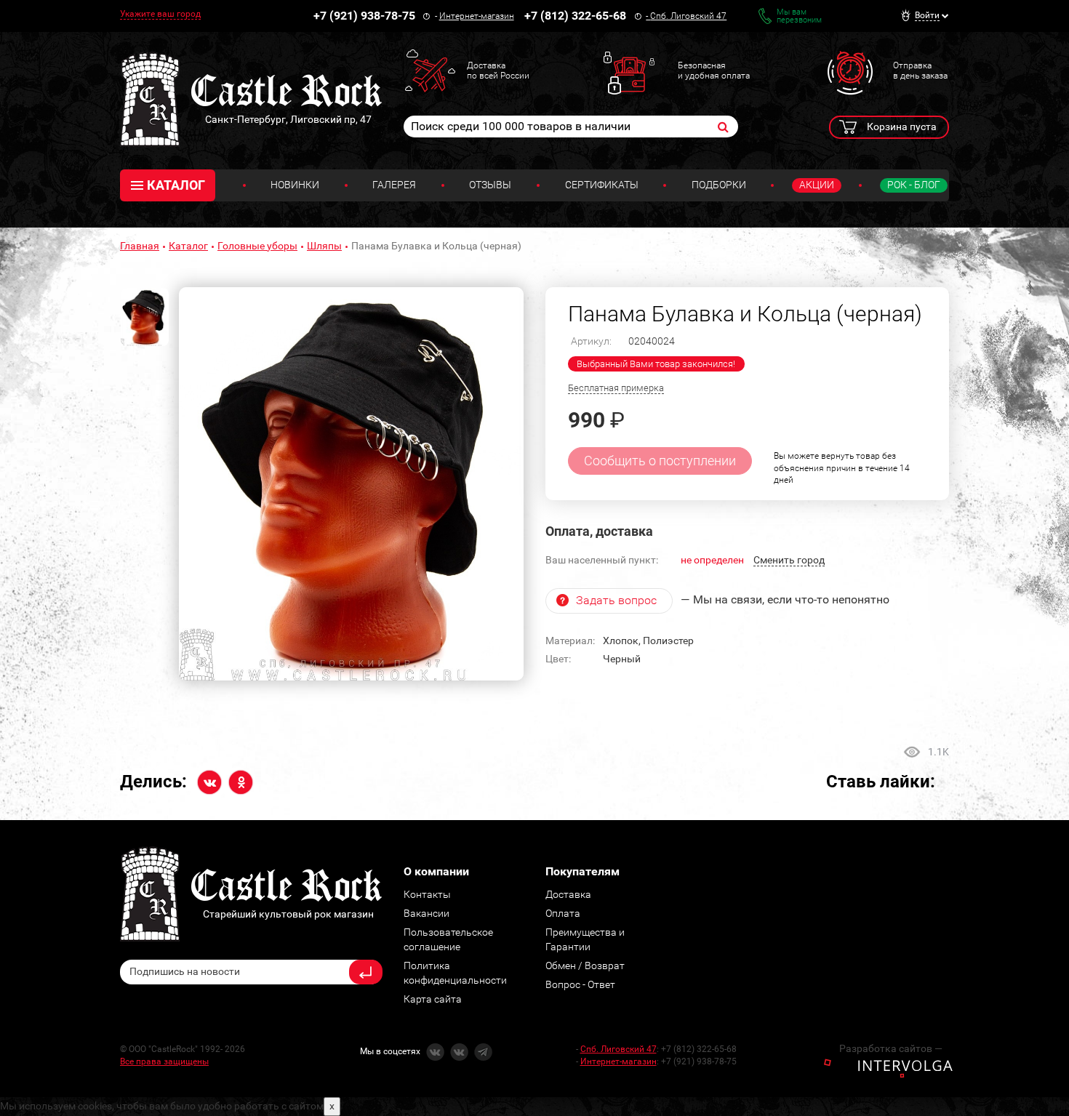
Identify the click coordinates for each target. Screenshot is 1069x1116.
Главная (139, 246)
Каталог (188, 246)
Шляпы (324, 246)
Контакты (427, 894)
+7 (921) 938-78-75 (364, 16)
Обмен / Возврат (585, 965)
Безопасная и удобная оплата (714, 70)
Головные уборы (257, 246)
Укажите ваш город (160, 14)
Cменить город (789, 560)
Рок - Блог (913, 184)
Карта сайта (433, 999)
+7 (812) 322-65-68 (575, 16)
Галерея (394, 184)
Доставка (568, 894)
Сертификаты (601, 184)
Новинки (295, 184)
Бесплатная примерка (616, 387)
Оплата (562, 913)
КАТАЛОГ (176, 185)
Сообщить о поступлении (660, 460)
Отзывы (490, 184)
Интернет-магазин (476, 16)
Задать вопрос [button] (616, 600)
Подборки (719, 184)
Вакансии (426, 913)
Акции (816, 184)
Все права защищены (164, 1061)
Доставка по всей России (498, 70)
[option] (351, 484)
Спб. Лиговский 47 (688, 16)
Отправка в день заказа (920, 70)
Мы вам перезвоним (799, 16)
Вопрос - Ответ (580, 984)
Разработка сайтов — (890, 1048)
